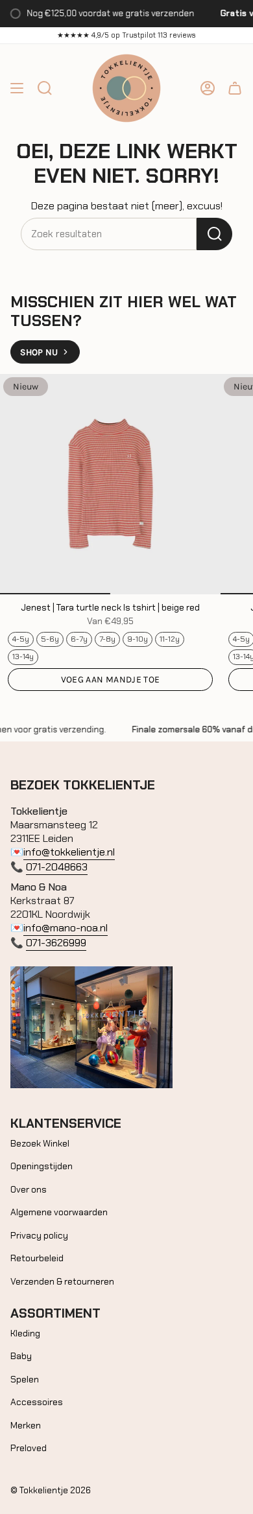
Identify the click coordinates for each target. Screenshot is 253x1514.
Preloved (28, 1448)
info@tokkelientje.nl (69, 852)
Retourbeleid (37, 1258)
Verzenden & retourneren (62, 1281)
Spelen (24, 1379)
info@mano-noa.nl (65, 928)
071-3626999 (56, 942)
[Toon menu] (17, 88)
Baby (21, 1356)
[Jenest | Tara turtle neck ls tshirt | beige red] (110, 484)
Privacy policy (39, 1235)
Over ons (28, 1189)
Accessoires (36, 1402)
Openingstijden (41, 1166)
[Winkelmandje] (234, 88)
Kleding (25, 1333)
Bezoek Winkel (39, 1143)
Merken (25, 1425)
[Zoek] (214, 234)
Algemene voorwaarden (59, 1212)
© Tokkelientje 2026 (50, 1490)
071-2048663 (57, 867)
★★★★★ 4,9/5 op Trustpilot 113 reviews (126, 35)
